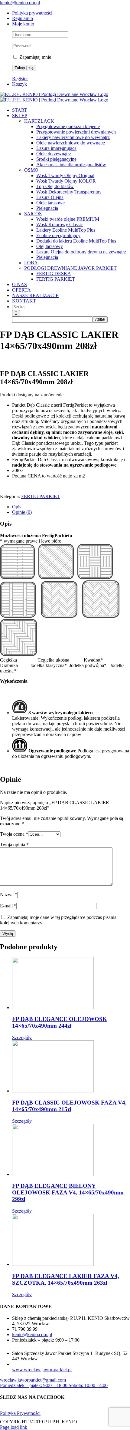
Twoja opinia (14, 844)
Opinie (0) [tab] (22, 512)
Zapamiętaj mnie (34, 57)
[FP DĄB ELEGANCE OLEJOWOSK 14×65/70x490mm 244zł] (71, 983)
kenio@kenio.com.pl (20, 2)
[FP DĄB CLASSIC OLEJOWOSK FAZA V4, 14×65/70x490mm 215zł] (71, 1067)
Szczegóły (22, 1037)
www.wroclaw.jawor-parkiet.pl (42, 1369)
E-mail (8, 905)
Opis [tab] (16, 506)
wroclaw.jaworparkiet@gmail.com (33, 1379)
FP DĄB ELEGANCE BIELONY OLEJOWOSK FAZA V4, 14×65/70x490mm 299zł (68, 1192)
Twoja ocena (14, 834)
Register (20, 78)
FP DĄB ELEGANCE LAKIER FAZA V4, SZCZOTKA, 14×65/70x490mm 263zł (65, 1279)
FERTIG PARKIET (40, 496)
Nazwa (8, 894)
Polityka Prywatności (20, 1413)
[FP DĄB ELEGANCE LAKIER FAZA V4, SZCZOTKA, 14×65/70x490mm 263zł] (71, 1240)
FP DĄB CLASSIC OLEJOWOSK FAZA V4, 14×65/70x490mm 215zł (69, 1105)
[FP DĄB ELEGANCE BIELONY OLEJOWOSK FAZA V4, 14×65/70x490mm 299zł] (71, 1150)
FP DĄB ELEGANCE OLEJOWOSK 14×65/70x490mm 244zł (59, 1022)
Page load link (13, 1427)
